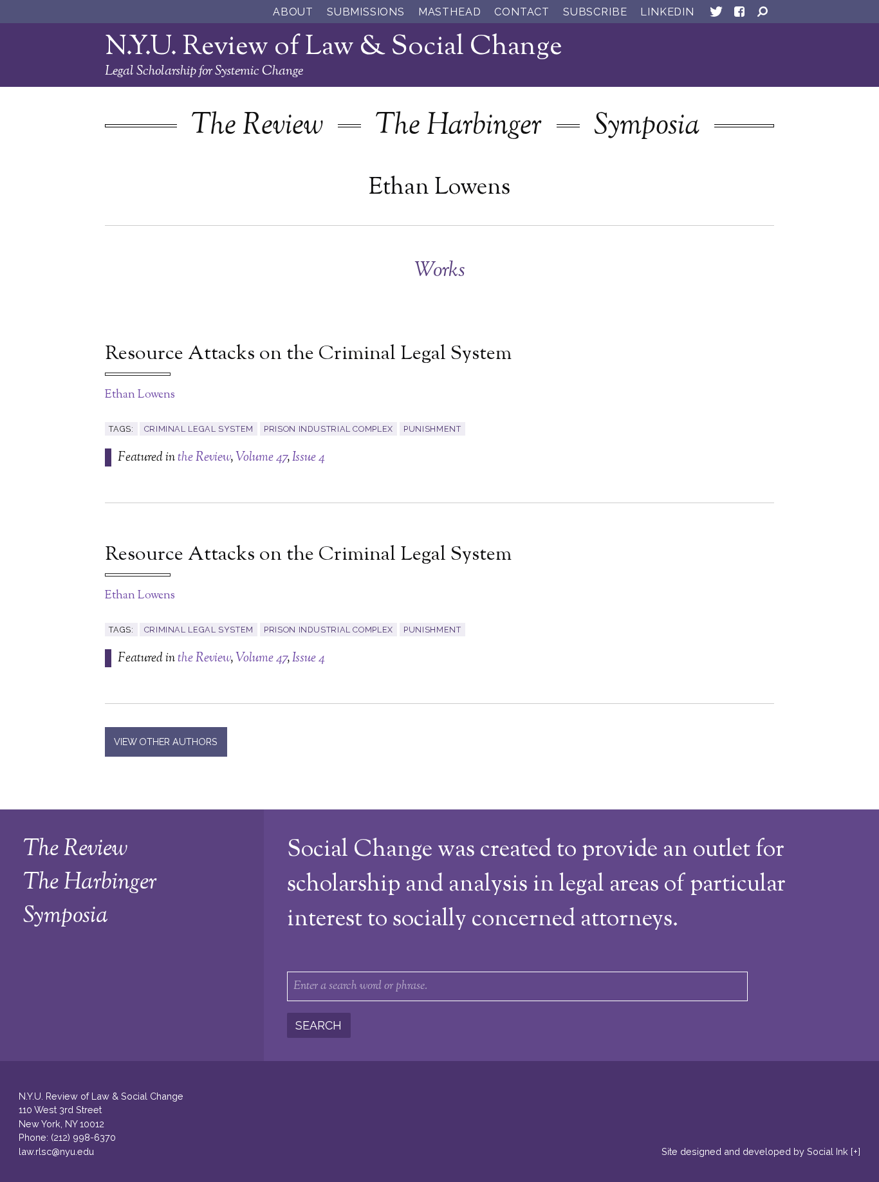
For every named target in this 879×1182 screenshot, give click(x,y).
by (755, 1151)
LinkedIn (667, 12)
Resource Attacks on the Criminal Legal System (308, 354)
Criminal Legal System (199, 429)
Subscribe (595, 12)
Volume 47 (261, 457)
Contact (522, 12)
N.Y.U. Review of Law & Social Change (333, 47)
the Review (204, 457)
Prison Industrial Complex (328, 429)
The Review (257, 126)
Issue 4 (308, 457)
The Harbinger (458, 126)
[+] (855, 1151)
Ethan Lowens (140, 395)
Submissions (366, 12)
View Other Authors (165, 741)
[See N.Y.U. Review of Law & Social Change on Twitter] (716, 14)
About (293, 12)
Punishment (432, 429)
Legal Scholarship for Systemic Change (204, 71)
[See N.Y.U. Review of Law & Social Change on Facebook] (739, 14)
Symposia (646, 126)
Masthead (449, 12)
